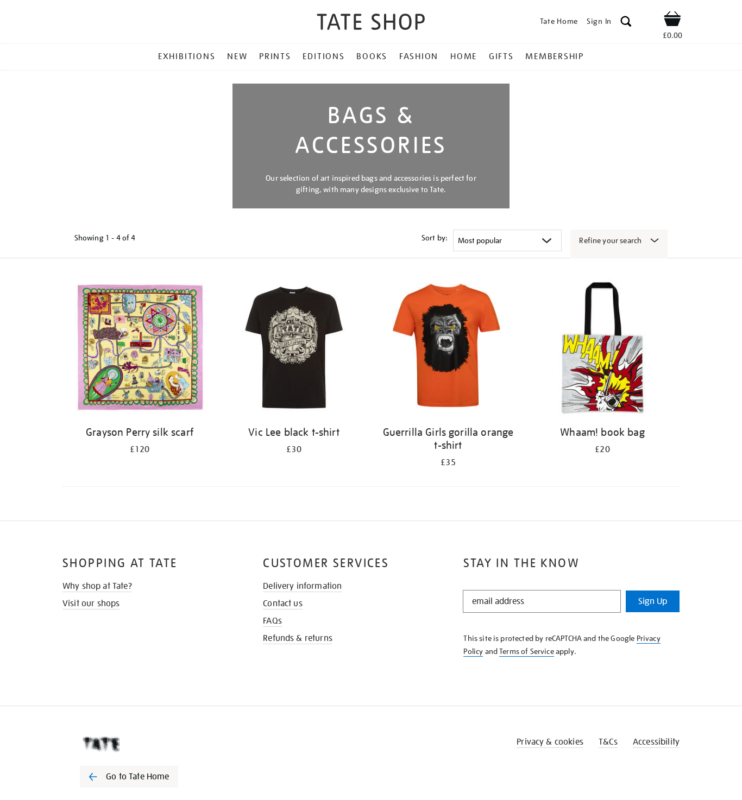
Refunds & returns (297, 638)
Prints (275, 56)
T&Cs (608, 741)
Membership (554, 56)
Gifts (501, 56)
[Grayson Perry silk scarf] (140, 349)
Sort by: (435, 238)
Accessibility (656, 741)
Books (371, 56)
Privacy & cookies (550, 741)
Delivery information (302, 586)
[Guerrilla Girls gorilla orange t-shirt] (448, 349)
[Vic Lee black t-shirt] (294, 349)
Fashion (418, 56)
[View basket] (672, 20)
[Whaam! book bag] (602, 349)
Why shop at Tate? (97, 586)
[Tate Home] (148, 744)
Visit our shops (91, 603)
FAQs (272, 620)
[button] (626, 23)
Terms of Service (526, 651)
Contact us (283, 603)
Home (463, 56)
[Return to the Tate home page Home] (371, 24)
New (237, 56)
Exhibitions (186, 56)
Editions (323, 56)
